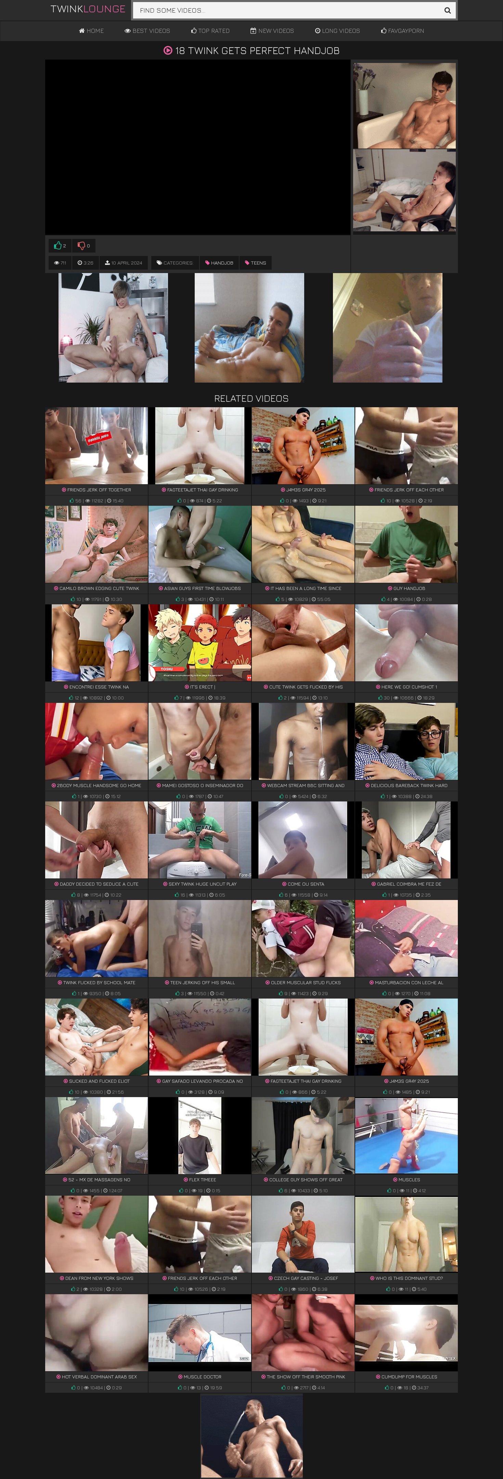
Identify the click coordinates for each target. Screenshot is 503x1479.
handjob (221, 263)
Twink (88, 8)
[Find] (447, 10)
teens (257, 263)
